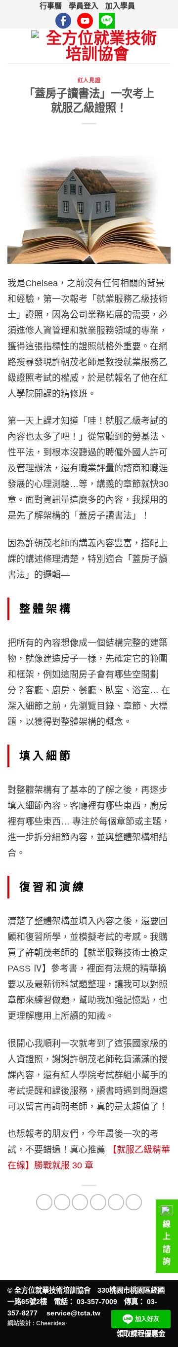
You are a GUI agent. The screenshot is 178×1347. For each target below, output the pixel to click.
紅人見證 (89, 80)
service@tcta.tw (73, 1313)
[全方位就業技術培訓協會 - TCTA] (97, 46)
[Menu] (15, 46)
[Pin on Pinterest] (116, 1202)
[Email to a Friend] (98, 1202)
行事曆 (51, 5)
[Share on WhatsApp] (44, 1202)
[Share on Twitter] (80, 1202)
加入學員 (120, 5)
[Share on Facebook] (62, 1202)
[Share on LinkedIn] (134, 1202)
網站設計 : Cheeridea (36, 1323)
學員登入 (83, 5)
